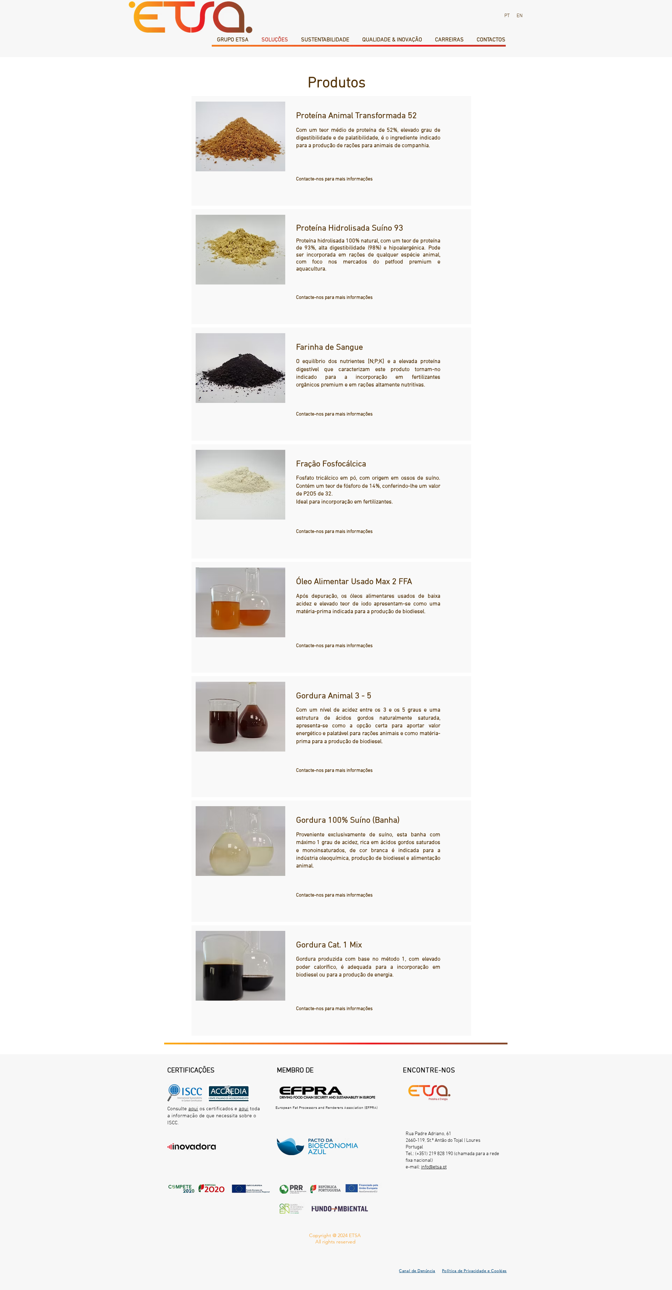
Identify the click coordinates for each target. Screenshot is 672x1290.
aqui (193, 1109)
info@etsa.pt (434, 1167)
